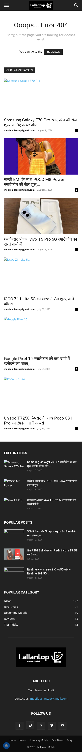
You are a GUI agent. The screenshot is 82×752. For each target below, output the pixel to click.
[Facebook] (19, 726)
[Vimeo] (52, 726)
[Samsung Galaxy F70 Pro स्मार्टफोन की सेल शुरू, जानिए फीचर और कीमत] (41, 97)
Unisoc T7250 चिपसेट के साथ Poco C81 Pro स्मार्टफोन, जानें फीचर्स (38, 420)
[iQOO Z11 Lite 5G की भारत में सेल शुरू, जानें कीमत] (41, 275)
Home (13, 740)
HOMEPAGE (53, 51)
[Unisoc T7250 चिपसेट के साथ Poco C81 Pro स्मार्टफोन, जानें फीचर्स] (41, 395)
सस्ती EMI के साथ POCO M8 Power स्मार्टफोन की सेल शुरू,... (34, 182)
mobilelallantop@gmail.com (19, 130)
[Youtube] (62, 726)
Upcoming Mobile (38, 740)
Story (69, 740)
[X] (41, 726)
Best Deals (57, 740)
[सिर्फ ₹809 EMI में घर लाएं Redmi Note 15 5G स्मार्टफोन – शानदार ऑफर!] (14, 554)
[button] (6, 5)
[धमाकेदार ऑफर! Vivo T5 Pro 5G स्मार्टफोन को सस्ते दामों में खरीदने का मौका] (41, 216)
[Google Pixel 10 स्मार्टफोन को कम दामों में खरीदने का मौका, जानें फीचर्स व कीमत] (41, 335)
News (23, 740)
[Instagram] (30, 725)
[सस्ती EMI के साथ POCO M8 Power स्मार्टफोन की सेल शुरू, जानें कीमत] (41, 156)
